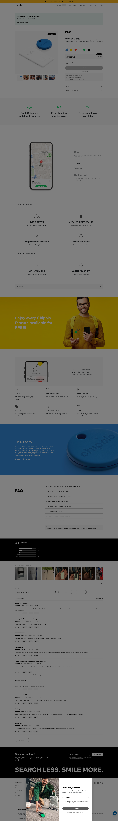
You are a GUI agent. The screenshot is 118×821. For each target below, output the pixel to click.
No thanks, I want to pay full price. (75, 812)
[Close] (89, 781)
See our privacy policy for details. (72, 802)
